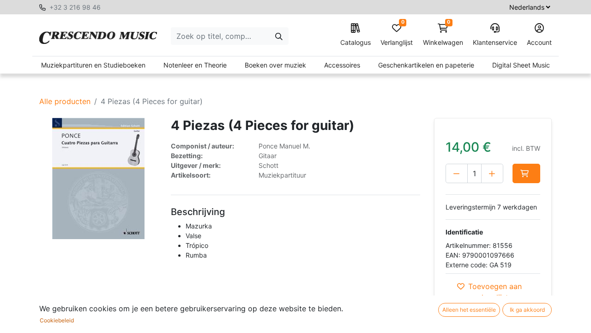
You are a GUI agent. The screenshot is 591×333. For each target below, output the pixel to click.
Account (539, 42)
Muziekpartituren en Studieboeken (93, 65)
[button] (526, 173)
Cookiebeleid (57, 320)
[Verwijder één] (457, 173)
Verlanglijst (396, 35)
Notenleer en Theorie (195, 65)
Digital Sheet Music (521, 65)
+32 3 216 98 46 (75, 7)
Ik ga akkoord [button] (527, 309)
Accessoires (342, 65)
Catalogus (355, 42)
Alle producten (64, 101)
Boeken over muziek (275, 65)
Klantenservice (495, 42)
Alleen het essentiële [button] (469, 309)
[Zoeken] (279, 36)
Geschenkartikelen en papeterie (426, 65)
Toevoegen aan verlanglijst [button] (495, 292)
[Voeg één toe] (492, 173)
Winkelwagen (443, 35)
